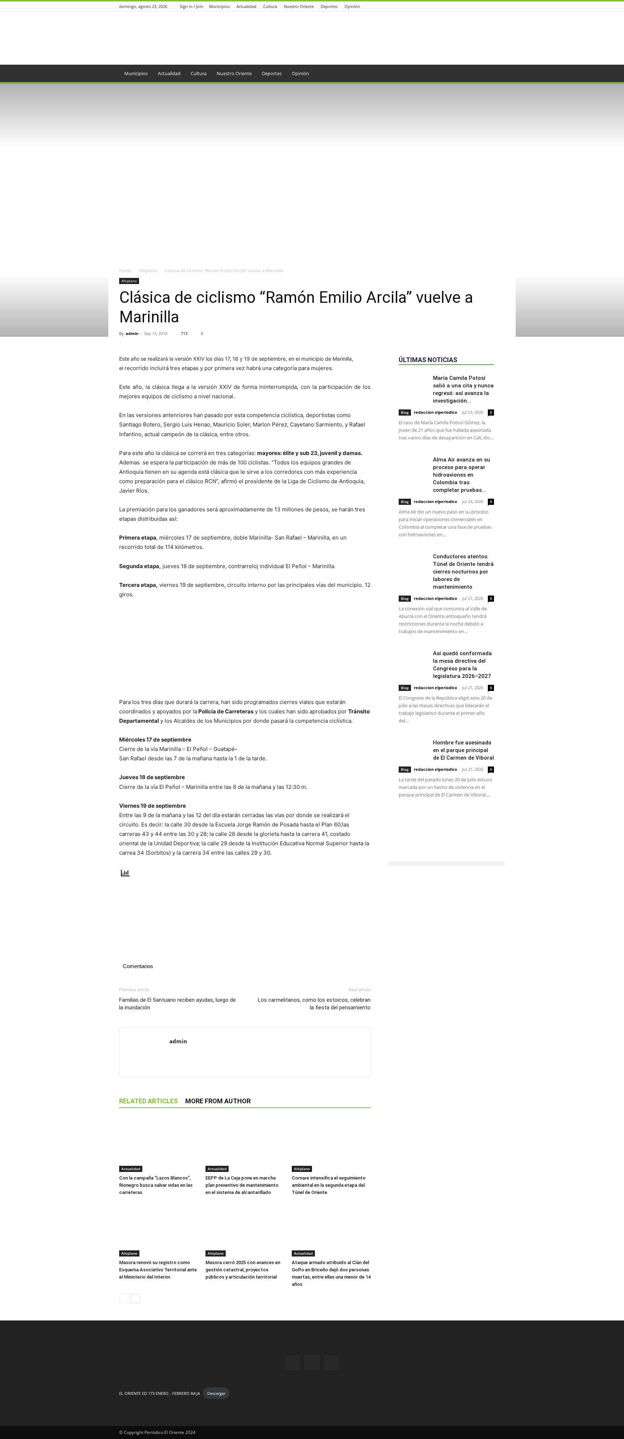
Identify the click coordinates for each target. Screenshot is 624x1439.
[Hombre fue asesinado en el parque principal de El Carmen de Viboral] (413, 749)
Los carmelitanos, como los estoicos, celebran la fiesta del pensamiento (314, 1004)
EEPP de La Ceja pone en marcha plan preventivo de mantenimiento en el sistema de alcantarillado (241, 1185)
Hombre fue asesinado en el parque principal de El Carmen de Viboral (463, 750)
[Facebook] (483, 6)
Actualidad (246, 6)
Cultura (270, 6)
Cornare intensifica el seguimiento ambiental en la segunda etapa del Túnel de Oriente (328, 1185)
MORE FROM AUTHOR (218, 1101)
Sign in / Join (191, 6)
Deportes (329, 6)
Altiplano (148, 270)
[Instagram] (492, 6)
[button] (496, 73)
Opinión (352, 6)
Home (125, 270)
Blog (405, 412)
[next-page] (135, 1298)
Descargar (216, 1393)
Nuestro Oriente (299, 6)
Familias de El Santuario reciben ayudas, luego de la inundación (177, 1004)
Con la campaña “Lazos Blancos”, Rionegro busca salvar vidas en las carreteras (155, 1185)
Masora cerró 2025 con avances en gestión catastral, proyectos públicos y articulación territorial (242, 1270)
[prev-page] (123, 1298)
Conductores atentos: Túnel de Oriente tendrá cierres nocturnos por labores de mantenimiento (463, 571)
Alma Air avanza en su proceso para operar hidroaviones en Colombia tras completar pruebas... (461, 474)
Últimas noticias (428, 360)
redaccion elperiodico (435, 412)
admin (132, 333)
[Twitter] (501, 6)
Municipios (219, 6)
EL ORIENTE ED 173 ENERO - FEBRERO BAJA (159, 1393)
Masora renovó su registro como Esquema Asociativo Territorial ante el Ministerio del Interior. (158, 1270)
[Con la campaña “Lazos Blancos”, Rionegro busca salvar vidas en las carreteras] (158, 1145)
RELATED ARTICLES (148, 1101)
